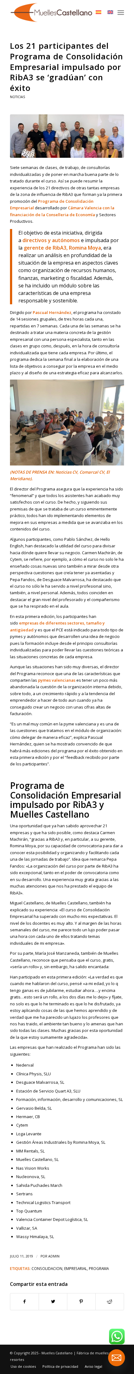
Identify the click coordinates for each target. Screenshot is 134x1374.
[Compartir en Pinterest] (81, 1301)
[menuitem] (23, 1366)
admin (54, 1256)
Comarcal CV (91, 472)
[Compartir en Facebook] (24, 1301)
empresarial (75, 1268)
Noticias (17, 97)
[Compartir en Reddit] (110, 1301)
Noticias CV (66, 472)
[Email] (116, 1357)
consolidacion (46, 1268)
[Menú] (120, 12)
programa (99, 1268)
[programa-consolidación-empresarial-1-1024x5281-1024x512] (67, 136)
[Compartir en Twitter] (53, 1301)
